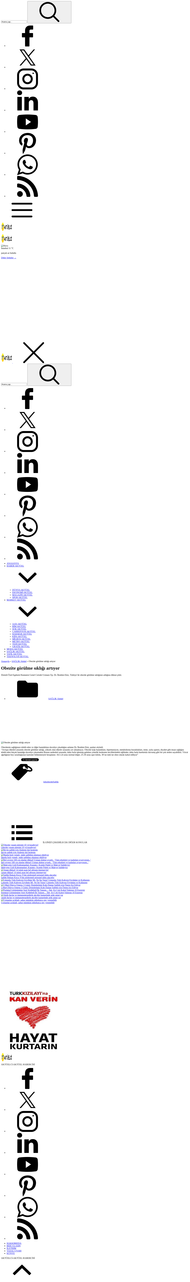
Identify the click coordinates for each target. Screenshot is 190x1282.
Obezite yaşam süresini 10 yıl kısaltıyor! (18, 847)
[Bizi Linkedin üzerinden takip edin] (27, 110)
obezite (50, 782)
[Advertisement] (84, 280)
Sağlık (56, 782)
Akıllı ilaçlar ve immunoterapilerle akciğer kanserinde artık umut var (31, 897)
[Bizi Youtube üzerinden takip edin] (27, 131)
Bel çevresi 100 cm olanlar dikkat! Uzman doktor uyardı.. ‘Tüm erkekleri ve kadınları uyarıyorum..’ (45, 862)
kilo (45, 782)
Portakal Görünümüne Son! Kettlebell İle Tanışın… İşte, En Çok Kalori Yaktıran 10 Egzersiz (42, 892)
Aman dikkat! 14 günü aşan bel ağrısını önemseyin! (23, 872)
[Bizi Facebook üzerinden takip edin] (27, 46)
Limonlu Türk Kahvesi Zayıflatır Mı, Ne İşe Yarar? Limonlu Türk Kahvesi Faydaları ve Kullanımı (44, 882)
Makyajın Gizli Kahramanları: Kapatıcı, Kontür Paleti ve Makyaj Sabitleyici (34, 867)
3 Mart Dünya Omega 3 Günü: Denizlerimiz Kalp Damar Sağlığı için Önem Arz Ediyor (39, 887)
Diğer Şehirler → (8, 258)
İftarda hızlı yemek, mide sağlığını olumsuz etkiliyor (24, 857)
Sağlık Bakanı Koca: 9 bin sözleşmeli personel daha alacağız (27, 877)
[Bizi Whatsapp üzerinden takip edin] (27, 174)
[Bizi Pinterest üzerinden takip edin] (27, 153)
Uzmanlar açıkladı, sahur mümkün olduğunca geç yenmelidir (28, 902)
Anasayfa (5, 661)
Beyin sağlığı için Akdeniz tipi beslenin (18, 852)
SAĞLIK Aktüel (19, 661)
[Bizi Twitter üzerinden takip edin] (27, 67)
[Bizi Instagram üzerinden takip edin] (27, 88)
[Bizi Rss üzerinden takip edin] (27, 196)
